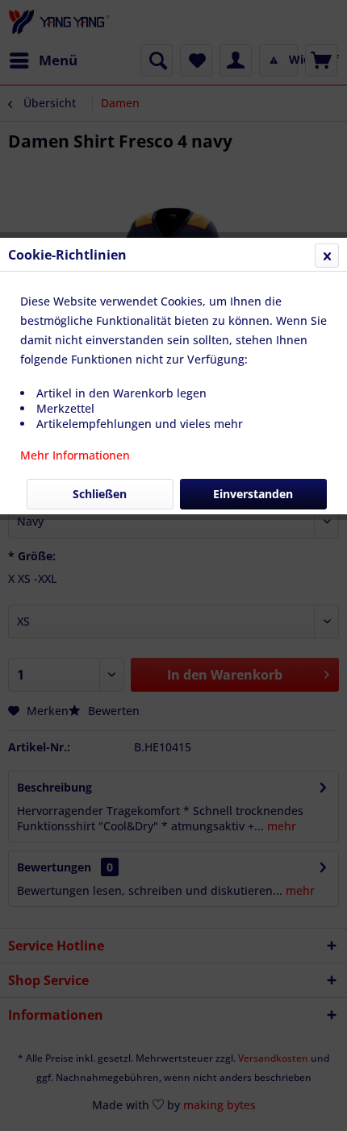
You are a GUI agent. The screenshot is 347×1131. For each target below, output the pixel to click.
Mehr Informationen (75, 455)
